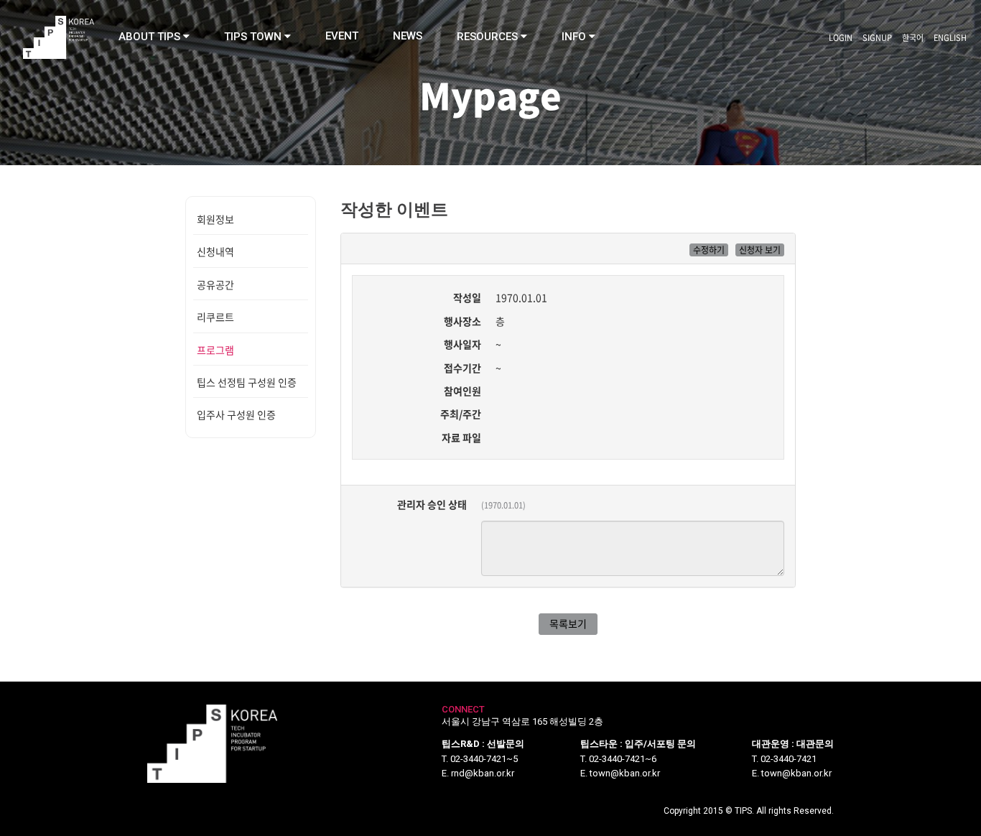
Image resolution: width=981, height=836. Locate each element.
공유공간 (215, 284)
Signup (877, 38)
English (950, 38)
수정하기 (709, 249)
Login (840, 38)
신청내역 (215, 251)
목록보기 (568, 623)
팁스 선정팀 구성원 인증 (247, 382)
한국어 (913, 38)
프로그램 (215, 350)
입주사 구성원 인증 (236, 414)
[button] (154, 36)
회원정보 (215, 219)
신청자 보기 (760, 249)
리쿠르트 (215, 317)
